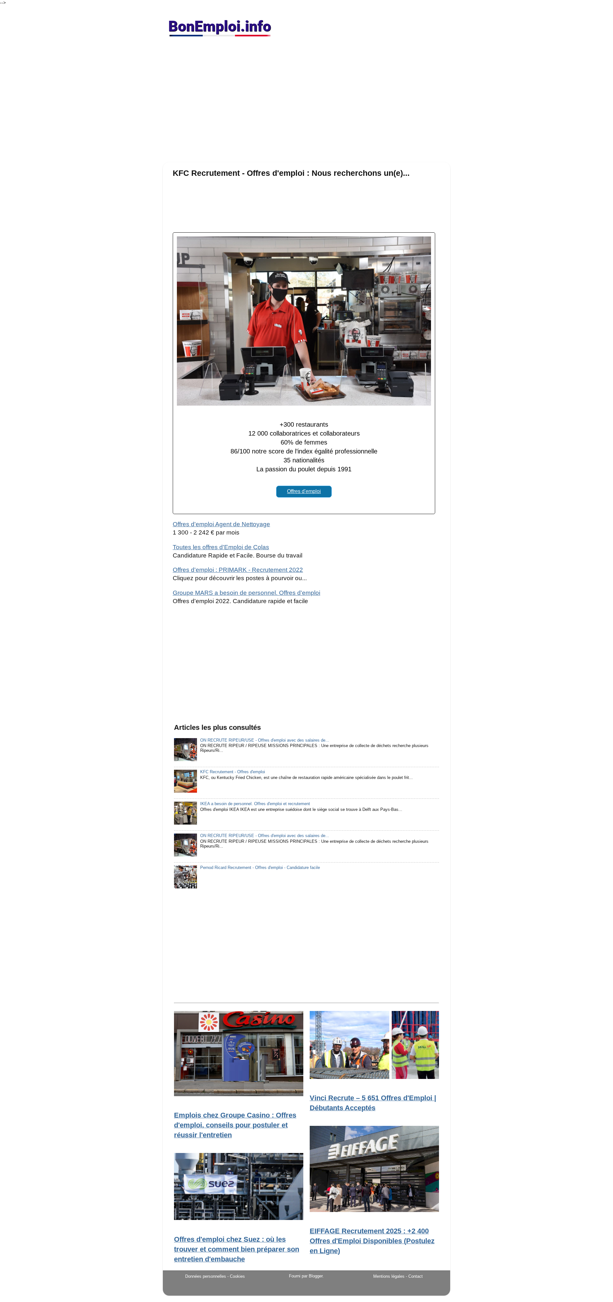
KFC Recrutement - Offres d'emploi (232, 772)
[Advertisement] (306, 102)
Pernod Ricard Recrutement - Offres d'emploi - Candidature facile (260, 867)
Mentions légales (389, 1276)
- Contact (414, 1276)
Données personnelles (205, 1276)
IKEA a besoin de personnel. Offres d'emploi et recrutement (255, 804)
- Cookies (236, 1276)
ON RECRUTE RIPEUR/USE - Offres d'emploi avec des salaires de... (264, 740)
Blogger (315, 1276)
